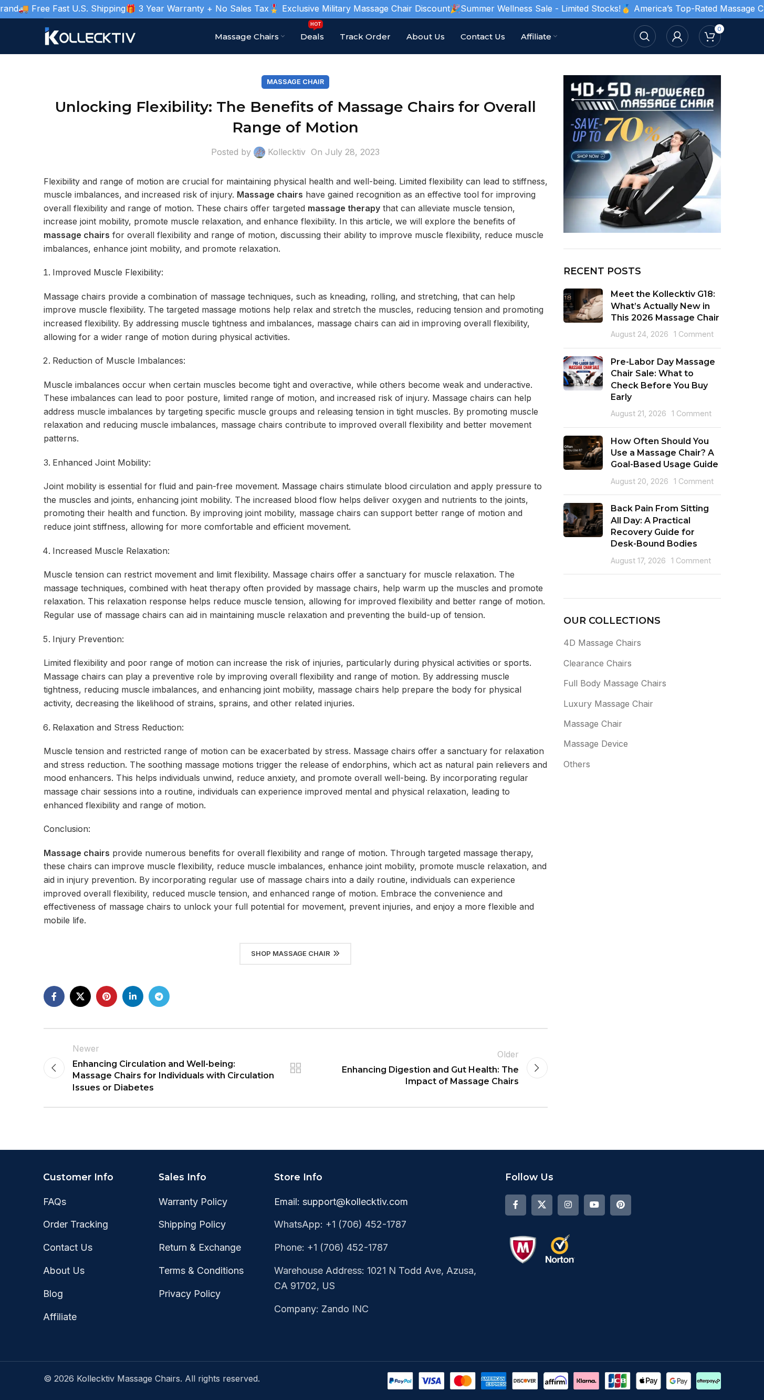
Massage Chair (295, 82)
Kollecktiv (287, 152)
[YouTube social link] (594, 1205)
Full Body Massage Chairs (614, 683)
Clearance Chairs (597, 663)
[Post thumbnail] (583, 314)
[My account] (677, 36)
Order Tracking (75, 1224)
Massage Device (595, 743)
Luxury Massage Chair (608, 703)
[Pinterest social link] (106, 996)
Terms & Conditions (201, 1270)
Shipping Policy (192, 1224)
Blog (53, 1293)
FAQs (54, 1201)
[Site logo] (91, 35)
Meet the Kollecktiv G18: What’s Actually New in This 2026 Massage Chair (665, 306)
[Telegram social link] (159, 996)
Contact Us (67, 1247)
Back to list (295, 1067)
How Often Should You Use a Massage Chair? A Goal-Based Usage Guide (664, 453)
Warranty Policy (193, 1201)
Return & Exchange (200, 1247)
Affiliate (60, 1316)
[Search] (645, 36)
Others (576, 764)
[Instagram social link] (568, 1205)
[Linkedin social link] (132, 996)
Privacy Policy (190, 1293)
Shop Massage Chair (290, 953)
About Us (64, 1270)
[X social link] (80, 996)
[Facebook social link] (54, 996)
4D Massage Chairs (602, 642)
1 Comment (694, 334)
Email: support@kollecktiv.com (341, 1201)
